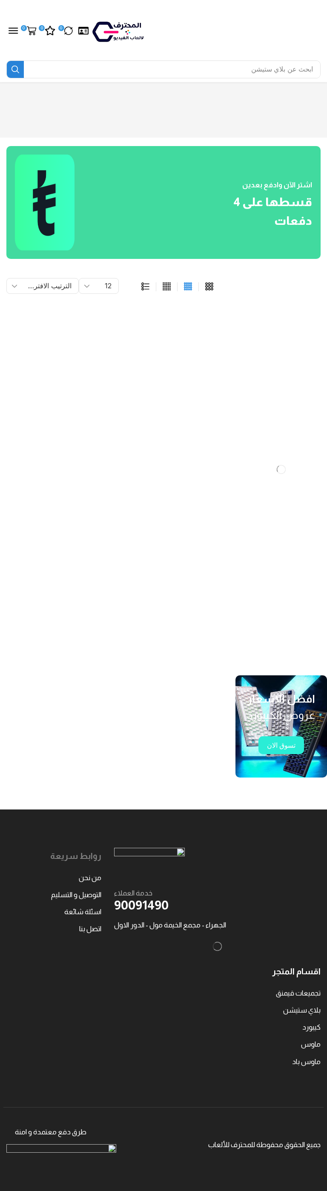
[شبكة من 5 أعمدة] (166, 287)
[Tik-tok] (265, 654)
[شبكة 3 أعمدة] (209, 287)
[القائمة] (145, 287)
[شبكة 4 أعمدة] (188, 287)
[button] (83, 30)
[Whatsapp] (282, 654)
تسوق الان (281, 745)
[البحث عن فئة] (257, 315)
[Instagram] (300, 654)
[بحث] (15, 69)
